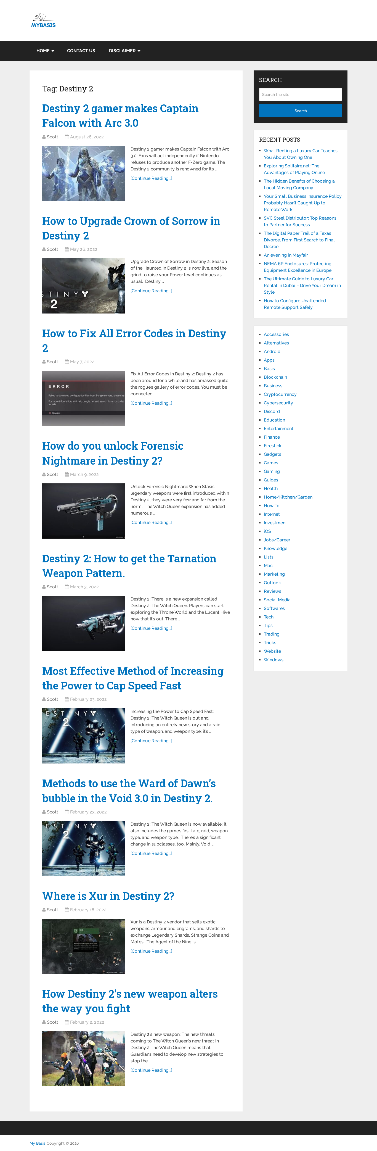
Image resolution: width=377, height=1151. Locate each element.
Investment (275, 522)
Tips (268, 625)
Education (274, 420)
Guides (271, 480)
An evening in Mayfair (286, 255)
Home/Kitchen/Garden (288, 497)
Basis (269, 368)
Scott (52, 136)
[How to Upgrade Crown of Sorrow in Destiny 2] (83, 286)
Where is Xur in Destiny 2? (108, 896)
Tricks (270, 642)
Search (300, 111)
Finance (272, 437)
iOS (267, 531)
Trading (272, 634)
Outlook (272, 582)
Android (272, 351)
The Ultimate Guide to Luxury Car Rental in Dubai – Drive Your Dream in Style (302, 285)
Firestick (273, 445)
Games (271, 462)
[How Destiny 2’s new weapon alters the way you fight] (83, 1058)
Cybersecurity (278, 402)
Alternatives (276, 343)
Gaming (272, 471)
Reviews (272, 591)
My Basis (38, 1143)
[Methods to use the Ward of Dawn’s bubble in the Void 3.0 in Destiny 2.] (83, 848)
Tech (269, 617)
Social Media (277, 599)
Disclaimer (122, 50)
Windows (273, 659)
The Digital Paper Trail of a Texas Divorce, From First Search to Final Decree (299, 240)
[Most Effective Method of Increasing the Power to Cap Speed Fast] (83, 735)
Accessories (276, 334)
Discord (272, 411)
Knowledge (275, 548)
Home (43, 50)
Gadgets (272, 454)
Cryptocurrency (280, 394)
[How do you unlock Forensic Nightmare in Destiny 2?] (83, 511)
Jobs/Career (277, 539)
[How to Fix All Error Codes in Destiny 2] (83, 398)
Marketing (274, 574)
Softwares (274, 608)
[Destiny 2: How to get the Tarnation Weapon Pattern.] (83, 623)
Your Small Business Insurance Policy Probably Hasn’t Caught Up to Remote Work (303, 203)
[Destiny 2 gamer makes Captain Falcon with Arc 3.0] (83, 173)
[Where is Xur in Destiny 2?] (83, 946)
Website (272, 651)
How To (272, 505)
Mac (268, 565)
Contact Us (81, 50)
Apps (269, 360)
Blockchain (275, 377)
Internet (272, 514)
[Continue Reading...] (151, 178)
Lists (269, 557)
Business (273, 385)
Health (271, 488)
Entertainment (278, 428)
